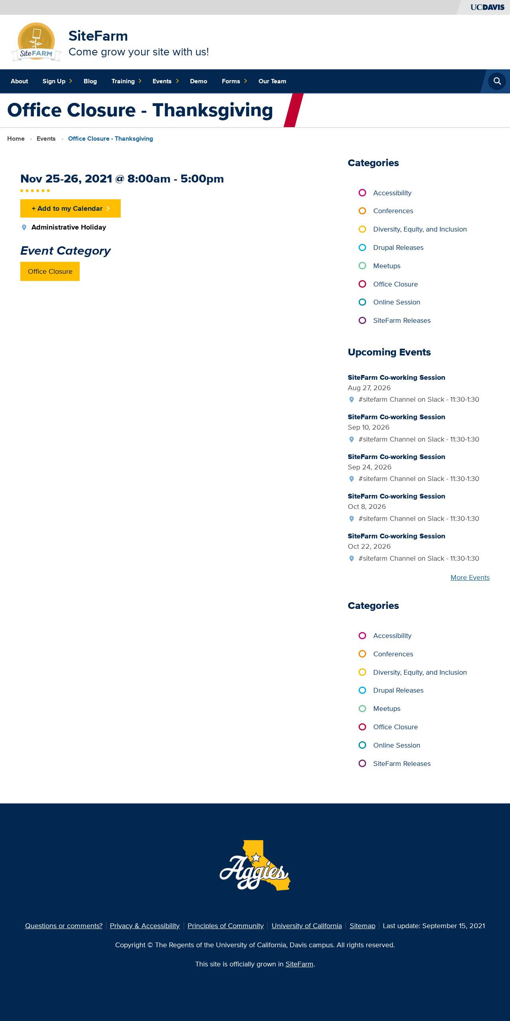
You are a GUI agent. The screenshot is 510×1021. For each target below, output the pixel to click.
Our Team (272, 81)
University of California (307, 925)
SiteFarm (98, 35)
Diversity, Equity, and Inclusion (420, 229)
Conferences (393, 210)
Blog (90, 81)
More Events (470, 577)
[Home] (36, 41)
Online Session (396, 301)
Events (162, 81)
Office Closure (50, 271)
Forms (231, 81)
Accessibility (392, 192)
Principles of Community (226, 925)
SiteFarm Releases (402, 320)
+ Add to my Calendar (67, 208)
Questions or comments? (63, 925)
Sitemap (362, 925)
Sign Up (54, 81)
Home (16, 138)
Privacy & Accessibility (145, 925)
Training (123, 81)
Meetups (386, 265)
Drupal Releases (398, 247)
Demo (198, 81)
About (19, 81)
